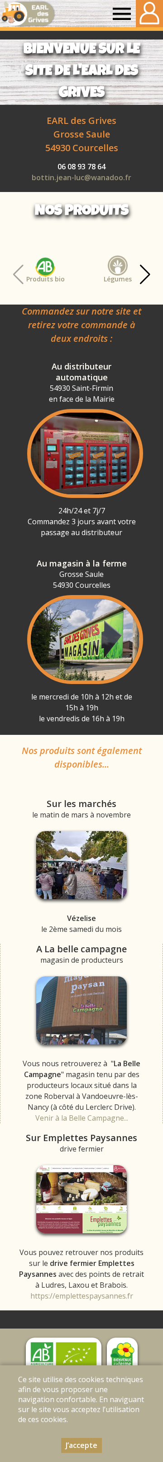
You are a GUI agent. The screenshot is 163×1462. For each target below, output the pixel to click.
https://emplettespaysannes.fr (81, 1296)
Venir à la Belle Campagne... (81, 1118)
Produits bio (45, 279)
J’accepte (81, 1445)
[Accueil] (27, 13)
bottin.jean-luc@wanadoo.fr (81, 177)
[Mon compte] (149, 13)
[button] (145, 274)
